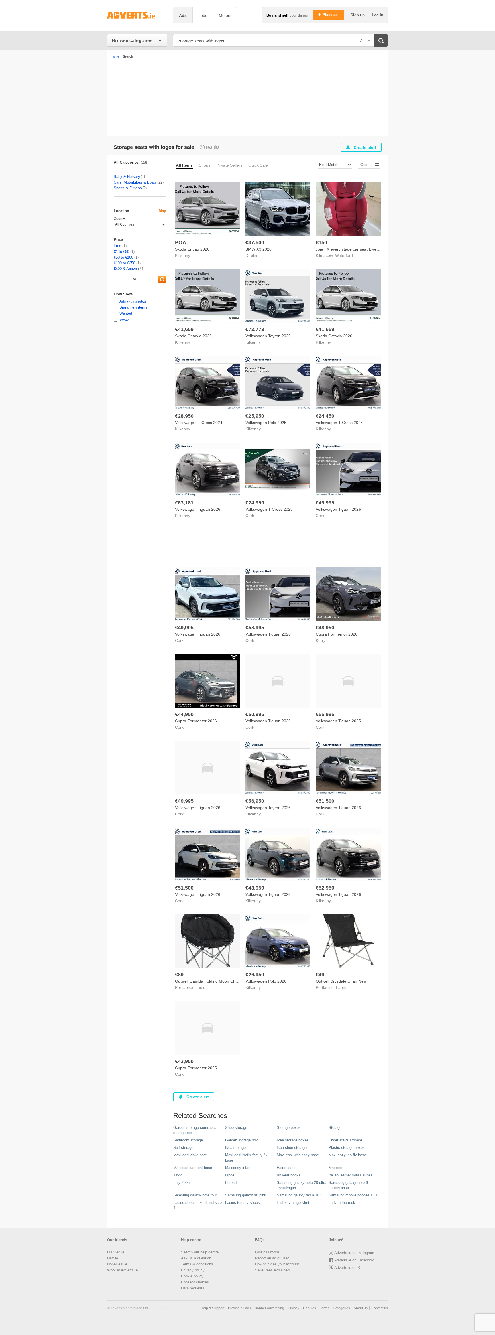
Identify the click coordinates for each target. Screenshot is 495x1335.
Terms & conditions (197, 1264)
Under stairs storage (345, 1140)
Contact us (379, 1308)
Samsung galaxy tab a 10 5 (299, 1195)
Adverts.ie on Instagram (354, 1253)
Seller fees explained (272, 1270)
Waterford (344, 255)
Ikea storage (235, 1147)
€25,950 (254, 416)
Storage (335, 1127)
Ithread (231, 1182)
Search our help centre (200, 1252)
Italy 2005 (181, 1182)
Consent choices (195, 1282)
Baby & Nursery (127, 176)
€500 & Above (125, 269)
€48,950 (325, 627)
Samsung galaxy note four (195, 1195)
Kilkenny (182, 255)
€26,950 (254, 974)
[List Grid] (366, 164)
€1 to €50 (121, 251)
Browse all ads (239, 1308)
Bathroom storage (188, 1140)
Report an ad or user (272, 1258)
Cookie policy (192, 1276)
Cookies (309, 1308)
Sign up (358, 15)
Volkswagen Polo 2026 (265, 981)
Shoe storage (236, 1127)
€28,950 (184, 416)
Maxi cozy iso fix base (347, 1155)
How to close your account (277, 1264)
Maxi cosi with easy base (298, 1155)
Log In (377, 15)
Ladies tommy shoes (242, 1202)
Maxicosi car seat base (192, 1168)
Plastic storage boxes (347, 1147)
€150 (321, 242)
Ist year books (288, 1175)
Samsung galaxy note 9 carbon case (348, 1185)
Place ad (331, 15)
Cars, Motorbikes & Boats (135, 182)
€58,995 (254, 627)
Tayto (177, 1175)
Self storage (183, 1147)
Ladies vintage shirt (293, 1202)
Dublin (251, 255)
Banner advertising (269, 1308)
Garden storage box (241, 1140)
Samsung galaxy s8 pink (245, 1195)
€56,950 (254, 801)
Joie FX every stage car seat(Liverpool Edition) (358, 249)
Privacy (293, 1308)
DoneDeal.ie (117, 1264)
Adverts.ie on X (347, 1267)
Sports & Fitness (128, 188)
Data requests (192, 1288)
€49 (320, 974)
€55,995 (325, 714)
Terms (324, 1308)
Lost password (267, 1252)
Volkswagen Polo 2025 (265, 422)
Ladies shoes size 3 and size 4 (197, 1205)
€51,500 (325, 801)
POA (180, 242)
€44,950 (184, 714)
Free (117, 246)
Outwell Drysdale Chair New (341, 981)
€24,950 (254, 503)
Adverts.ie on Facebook (354, 1260)
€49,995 (325, 503)
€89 (179, 974)
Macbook (336, 1168)
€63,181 (184, 503)
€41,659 (184, 329)
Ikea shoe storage (292, 1147)
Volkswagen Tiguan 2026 (197, 509)
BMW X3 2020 (258, 249)
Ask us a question (196, 1258)
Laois (200, 987)
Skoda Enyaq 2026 (192, 249)
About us (361, 1308)
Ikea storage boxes (293, 1140)
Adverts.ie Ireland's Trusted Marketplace (137, 15)
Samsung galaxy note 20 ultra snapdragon (301, 1185)
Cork (249, 515)
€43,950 (184, 1061)
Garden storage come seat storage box (195, 1130)
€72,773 (254, 329)
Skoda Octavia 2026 (193, 336)
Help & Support (212, 1308)
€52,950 (325, 888)
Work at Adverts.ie (122, 1270)
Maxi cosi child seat (190, 1155)
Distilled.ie (115, 1252)
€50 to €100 (123, 257)
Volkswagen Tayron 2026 (268, 336)
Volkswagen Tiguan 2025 (338, 721)
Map (162, 211)
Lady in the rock (342, 1202)
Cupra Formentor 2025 (196, 1068)
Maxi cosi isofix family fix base (246, 1157)
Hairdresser (286, 1168)
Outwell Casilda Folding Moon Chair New (212, 981)
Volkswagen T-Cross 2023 (269, 509)
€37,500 (254, 242)
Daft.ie (112, 1258)
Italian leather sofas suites (350, 1175)
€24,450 (325, 416)
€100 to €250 (124, 263)
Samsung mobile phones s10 (353, 1195)
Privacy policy (193, 1270)
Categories (341, 1308)
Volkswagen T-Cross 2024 (198, 422)
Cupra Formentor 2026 (337, 634)
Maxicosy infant (238, 1168)
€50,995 (254, 714)
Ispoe (229, 1175)
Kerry (320, 640)
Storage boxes (289, 1127)
